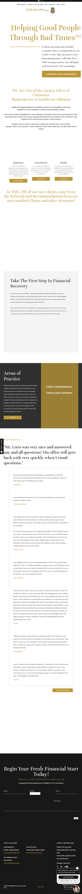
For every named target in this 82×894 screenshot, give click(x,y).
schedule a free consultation (61, 74)
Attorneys (30, 5)
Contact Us (52, 5)
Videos (63, 5)
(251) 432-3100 (35, 9)
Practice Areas (39, 5)
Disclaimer (41, 887)
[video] (41, 235)
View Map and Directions (12, 852)
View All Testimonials (62, 690)
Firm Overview (21, 5)
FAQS (46, 5)
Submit (76, 818)
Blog (58, 5)
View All (12, 417)
